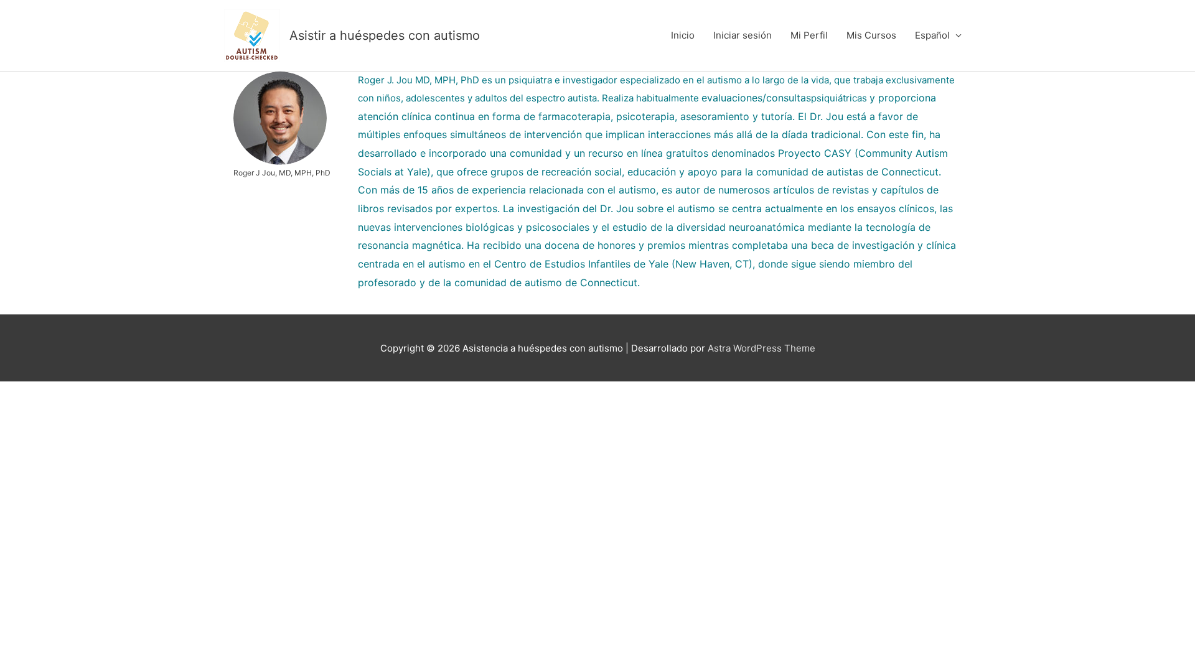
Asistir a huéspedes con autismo (384, 35)
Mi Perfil (809, 35)
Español (932, 35)
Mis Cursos (871, 35)
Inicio (683, 35)
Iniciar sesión (742, 35)
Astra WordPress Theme (761, 348)
